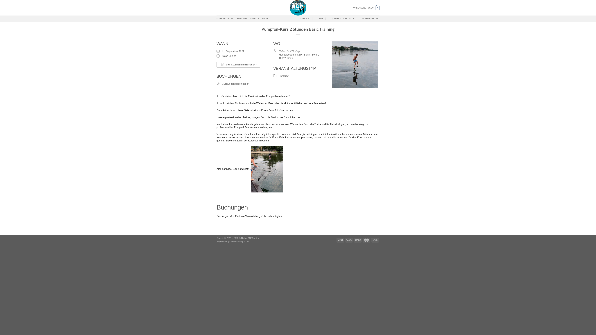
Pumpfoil (255, 18)
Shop (265, 18)
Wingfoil (242, 18)
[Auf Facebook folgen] (218, 7)
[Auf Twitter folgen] (226, 7)
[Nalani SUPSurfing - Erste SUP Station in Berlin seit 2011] (298, 8)
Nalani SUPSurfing (289, 51)
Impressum (222, 241)
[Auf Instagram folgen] (222, 7)
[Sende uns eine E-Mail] (230, 7)
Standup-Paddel (226, 18)
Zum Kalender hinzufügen (240, 65)
